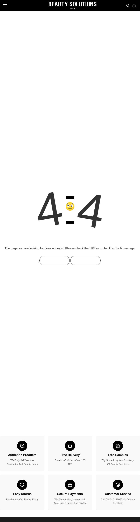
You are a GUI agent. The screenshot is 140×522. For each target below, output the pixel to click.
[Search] (127, 5)
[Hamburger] (5, 5)
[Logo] (70, 5)
